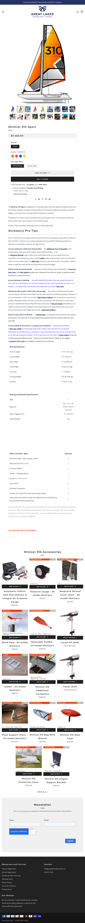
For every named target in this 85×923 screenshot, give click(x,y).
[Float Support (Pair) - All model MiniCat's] (15, 715)
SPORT (15, 146)
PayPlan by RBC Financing (11, 876)
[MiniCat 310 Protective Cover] (29, 759)
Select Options (69, 637)
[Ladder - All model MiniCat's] (15, 667)
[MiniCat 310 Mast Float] (70, 715)
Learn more (42, 184)
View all (41, 792)
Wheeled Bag (17, 166)
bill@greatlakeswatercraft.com (55, 869)
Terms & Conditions (9, 886)
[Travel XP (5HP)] (70, 623)
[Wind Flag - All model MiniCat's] (15, 623)
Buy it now (42, 179)
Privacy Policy (7, 889)
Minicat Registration (9, 872)
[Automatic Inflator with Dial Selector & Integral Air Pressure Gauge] (15, 571)
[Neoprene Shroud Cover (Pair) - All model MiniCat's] (70, 571)
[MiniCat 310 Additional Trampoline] (42, 667)
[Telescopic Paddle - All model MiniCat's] (42, 622)
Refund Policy (7, 882)
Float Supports (25, 272)
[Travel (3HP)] (70, 667)
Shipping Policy (7, 879)
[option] (42, 64)
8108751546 (48, 872)
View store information (20, 194)
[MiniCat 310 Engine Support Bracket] (56, 759)
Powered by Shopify (7, 920)
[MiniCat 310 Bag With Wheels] (42, 715)
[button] (13, 109)
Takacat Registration (9, 869)
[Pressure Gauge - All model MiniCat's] (42, 571)
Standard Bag (32, 166)
